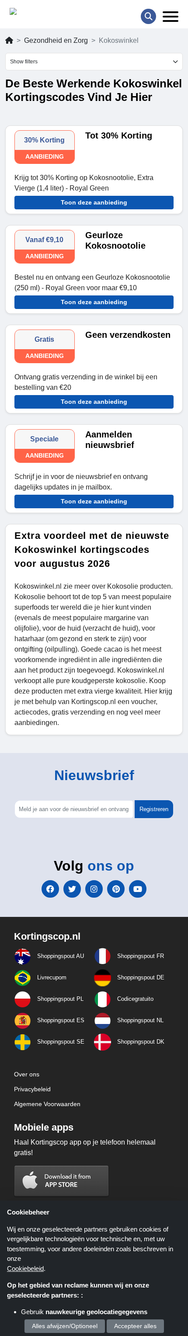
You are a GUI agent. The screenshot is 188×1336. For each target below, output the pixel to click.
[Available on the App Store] (61, 1180)
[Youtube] (137, 889)
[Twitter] (72, 889)
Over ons (26, 1074)
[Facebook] (50, 889)
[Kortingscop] (32, 13)
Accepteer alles (135, 1325)
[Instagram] (94, 889)
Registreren (153, 809)
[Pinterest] (116, 889)
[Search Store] (148, 16)
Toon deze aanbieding (94, 202)
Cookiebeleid (25, 1268)
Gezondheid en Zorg (56, 40)
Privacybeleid (32, 1089)
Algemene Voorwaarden (47, 1103)
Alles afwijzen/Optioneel (64, 1325)
